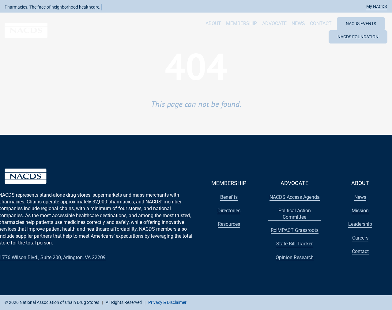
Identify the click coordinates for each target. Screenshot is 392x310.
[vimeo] (373, 302)
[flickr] (363, 302)
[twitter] (333, 302)
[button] (373, 6)
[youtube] (343, 302)
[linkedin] (353, 302)
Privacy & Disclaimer (167, 302)
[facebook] (324, 302)
